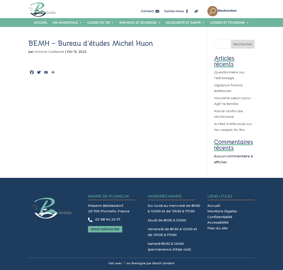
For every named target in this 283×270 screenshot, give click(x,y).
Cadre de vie (98, 23)
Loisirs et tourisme (227, 23)
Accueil (41, 23)
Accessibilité (218, 222)
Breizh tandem (163, 263)
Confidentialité (219, 217)
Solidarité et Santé (183, 23)
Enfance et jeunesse (138, 23)
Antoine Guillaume (49, 52)
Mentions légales (222, 211)
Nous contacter (105, 229)
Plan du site (217, 228)
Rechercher (242, 44)
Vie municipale (65, 23)
